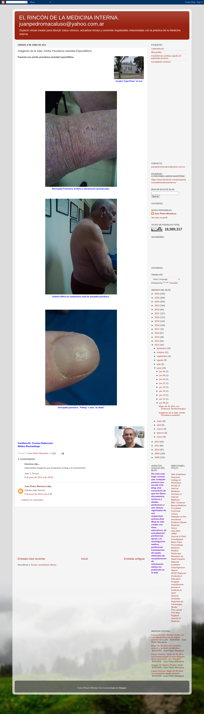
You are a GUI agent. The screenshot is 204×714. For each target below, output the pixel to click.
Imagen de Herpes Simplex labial (166, 665)
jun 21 (162, 383)
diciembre (162, 348)
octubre (161, 352)
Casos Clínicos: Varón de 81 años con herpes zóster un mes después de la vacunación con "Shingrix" (168, 656)
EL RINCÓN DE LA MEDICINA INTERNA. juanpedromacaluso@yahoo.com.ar (69, 21)
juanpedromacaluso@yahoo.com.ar (168, 167)
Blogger (122, 688)
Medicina (175, 548)
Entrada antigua (134, 558)
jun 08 (162, 403)
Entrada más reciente (31, 558)
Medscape (176, 553)
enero (160, 437)
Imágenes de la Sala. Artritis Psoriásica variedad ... (172, 414)
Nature (174, 570)
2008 (157, 457)
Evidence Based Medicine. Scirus (178, 525)
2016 (157, 333)
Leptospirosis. (157, 49)
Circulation (176, 508)
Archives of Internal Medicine (176, 497)
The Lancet (176, 610)
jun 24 (162, 379)
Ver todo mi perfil (159, 218)
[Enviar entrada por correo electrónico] (62, 453)
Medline (175, 551)
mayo (160, 421)
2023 (157, 305)
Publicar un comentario (32, 500)
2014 (157, 341)
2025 (157, 298)
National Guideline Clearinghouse (178, 565)
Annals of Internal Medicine (175, 488)
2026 (157, 294)
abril (159, 425)
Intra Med (175, 531)
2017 (157, 329)
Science (175, 596)
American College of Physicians (176, 480)
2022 (157, 309)
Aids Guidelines (178, 474)
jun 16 (162, 391)
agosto (160, 360)
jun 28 (162, 375)
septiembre (162, 356)
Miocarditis (156, 52)
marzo (160, 429)
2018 (157, 325)
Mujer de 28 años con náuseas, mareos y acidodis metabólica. (166, 647)
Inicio (84, 558)
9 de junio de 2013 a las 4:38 (38, 494)
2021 (157, 313)
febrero (160, 433)
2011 (157, 446)
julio (159, 364)
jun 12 (162, 399)
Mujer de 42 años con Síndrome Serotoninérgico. (172, 407)
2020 (157, 317)
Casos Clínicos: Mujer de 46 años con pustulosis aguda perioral (167, 672)
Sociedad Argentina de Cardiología (177, 601)
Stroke (174, 607)
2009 (157, 453)
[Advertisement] (81, 532)
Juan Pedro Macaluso (35, 486)
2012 (157, 442)
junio (159, 368)
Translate (173, 283)
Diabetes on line (178, 517)
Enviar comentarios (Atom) (43, 565)
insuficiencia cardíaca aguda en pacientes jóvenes (166, 57)
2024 (157, 302)
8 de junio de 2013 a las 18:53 (38, 477)
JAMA (174, 533)
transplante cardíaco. (161, 62)
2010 (157, 450)
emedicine (176, 519)
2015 (157, 337)
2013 (157, 345)
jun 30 (162, 371)
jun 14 (162, 395)
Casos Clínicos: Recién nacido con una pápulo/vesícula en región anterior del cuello (167, 637)
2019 (157, 321)
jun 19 (162, 387)
